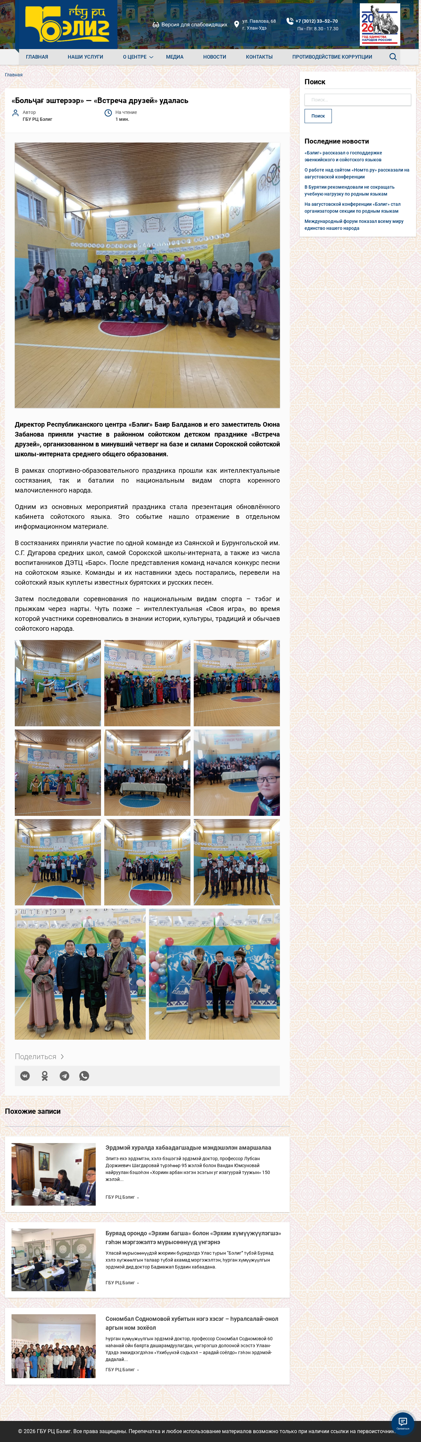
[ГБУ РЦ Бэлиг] (68, 24)
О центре (134, 57)
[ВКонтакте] (25, 1076)
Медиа (175, 57)
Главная (37, 57)
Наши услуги (85, 57)
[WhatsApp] (84, 1076)
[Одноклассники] (45, 1076)
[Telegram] (64, 1076)
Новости (214, 57)
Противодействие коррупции (332, 57)
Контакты (259, 57)
